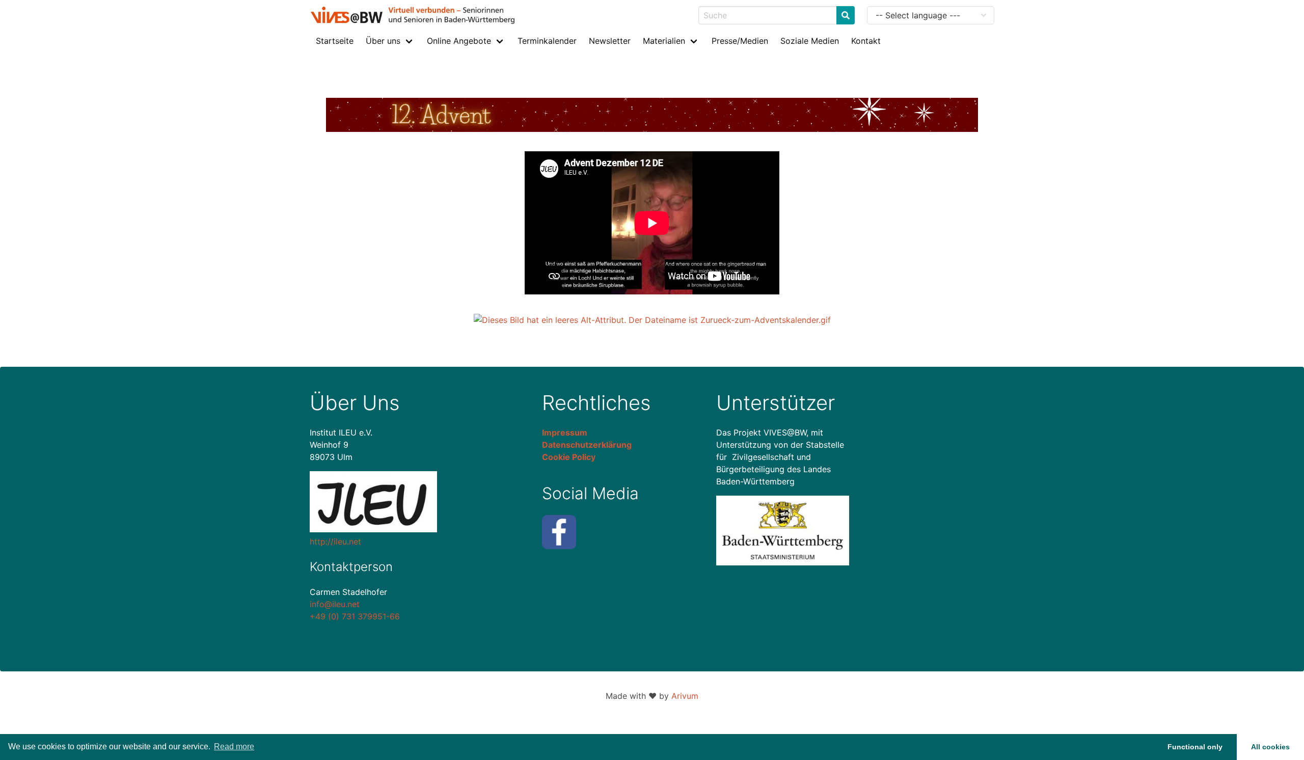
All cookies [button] (1270, 747)
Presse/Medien (740, 41)
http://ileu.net (335, 541)
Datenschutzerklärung (587, 445)
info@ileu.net (335, 604)
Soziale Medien (809, 41)
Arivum (684, 696)
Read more (234, 746)
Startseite (335, 41)
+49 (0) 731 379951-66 (355, 616)
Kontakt (866, 41)
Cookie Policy (568, 457)
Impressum (564, 432)
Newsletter (610, 41)
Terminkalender (547, 41)
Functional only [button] (1194, 747)
